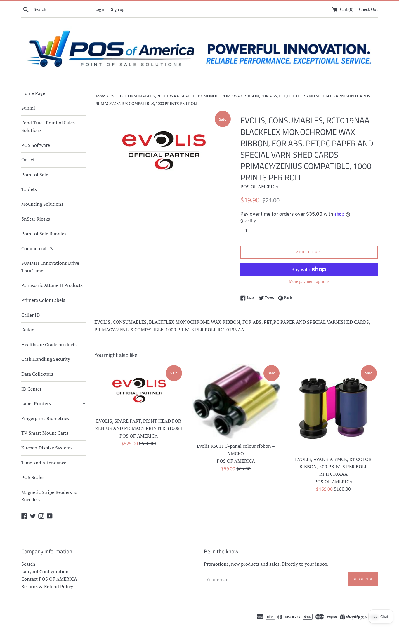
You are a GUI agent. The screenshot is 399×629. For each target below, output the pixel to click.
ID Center (53, 389)
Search (28, 564)
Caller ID (30, 315)
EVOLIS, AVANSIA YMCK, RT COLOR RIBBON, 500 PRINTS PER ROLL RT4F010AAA (333, 466)
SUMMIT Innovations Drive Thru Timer (50, 267)
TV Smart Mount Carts (44, 433)
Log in (99, 9)
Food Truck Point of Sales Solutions (48, 126)
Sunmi (28, 108)
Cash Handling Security (53, 359)
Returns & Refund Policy (47, 586)
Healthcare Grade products (49, 344)
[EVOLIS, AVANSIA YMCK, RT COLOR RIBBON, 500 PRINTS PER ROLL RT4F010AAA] (333, 408)
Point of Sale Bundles (53, 233)
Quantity (248, 220)
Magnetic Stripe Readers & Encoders (49, 496)
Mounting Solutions (42, 204)
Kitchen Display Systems (46, 448)
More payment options (309, 281)
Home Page (33, 93)
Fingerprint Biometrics (45, 418)
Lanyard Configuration (45, 571)
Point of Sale (53, 174)
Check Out (368, 9)
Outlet (28, 159)
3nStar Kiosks (35, 219)
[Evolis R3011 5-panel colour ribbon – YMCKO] (236, 402)
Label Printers (53, 403)
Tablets (29, 189)
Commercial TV (37, 248)
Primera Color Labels (53, 300)
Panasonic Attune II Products (53, 285)
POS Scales (32, 477)
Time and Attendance (43, 462)
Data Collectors (53, 374)
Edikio (53, 329)
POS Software (53, 145)
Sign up (117, 9)
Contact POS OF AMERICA (49, 579)
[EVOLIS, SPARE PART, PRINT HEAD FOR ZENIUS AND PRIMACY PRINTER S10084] (138, 389)
